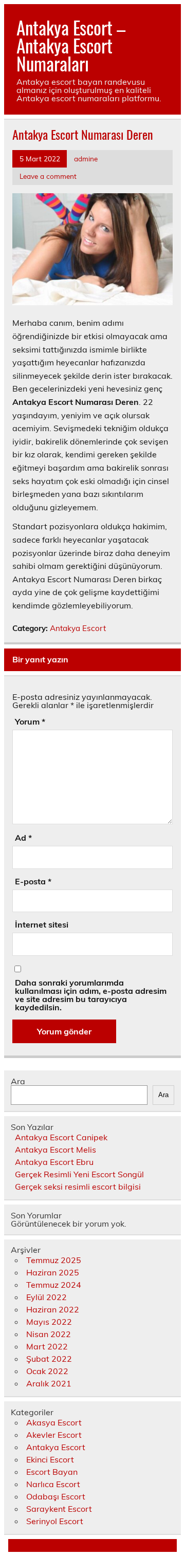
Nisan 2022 (48, 1334)
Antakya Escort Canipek (61, 1137)
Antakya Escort (78, 628)
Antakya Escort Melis (55, 1149)
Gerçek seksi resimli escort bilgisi (78, 1186)
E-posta (33, 881)
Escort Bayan (52, 1472)
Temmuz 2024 (53, 1285)
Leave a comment (48, 176)
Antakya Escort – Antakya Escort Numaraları (70, 45)
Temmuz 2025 (53, 1260)
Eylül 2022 (46, 1297)
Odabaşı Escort (55, 1496)
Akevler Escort (54, 1435)
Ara (18, 1081)
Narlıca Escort (53, 1484)
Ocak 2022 (47, 1371)
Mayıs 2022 (49, 1322)
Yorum (30, 721)
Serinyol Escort (54, 1521)
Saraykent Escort (59, 1509)
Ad (23, 837)
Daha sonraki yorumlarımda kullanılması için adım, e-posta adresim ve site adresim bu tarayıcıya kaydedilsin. (90, 994)
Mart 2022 (47, 1346)
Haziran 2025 (52, 1272)
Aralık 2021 (48, 1383)
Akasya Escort (54, 1422)
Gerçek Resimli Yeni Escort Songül (79, 1174)
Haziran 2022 (52, 1309)
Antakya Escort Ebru (54, 1162)
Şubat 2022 (49, 1359)
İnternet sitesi (41, 924)
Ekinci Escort (50, 1459)
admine (86, 158)
